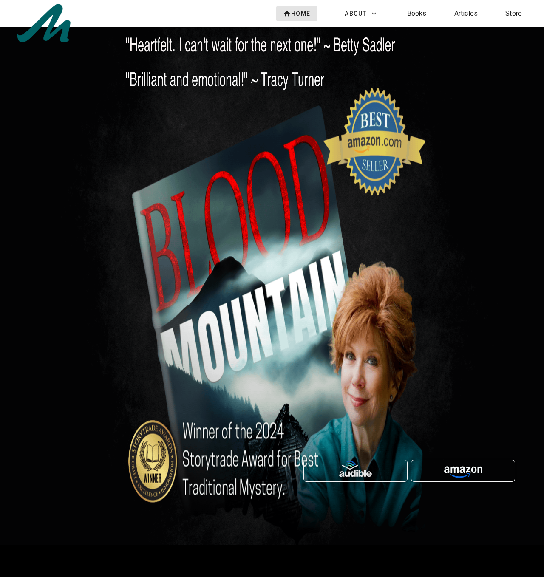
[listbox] (401, 13)
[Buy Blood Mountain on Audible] (355, 471)
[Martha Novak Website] (44, 42)
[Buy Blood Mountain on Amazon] (463, 471)
